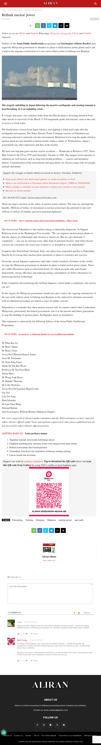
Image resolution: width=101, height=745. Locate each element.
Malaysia (51, 520)
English (34, 33)
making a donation (33, 461)
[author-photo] (49, 552)
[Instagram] (43, 725)
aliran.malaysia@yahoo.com (56, 710)
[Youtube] (63, 725)
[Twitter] (49, 25)
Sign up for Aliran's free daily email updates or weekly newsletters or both (40, 179)
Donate (28, 735)
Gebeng (29, 520)
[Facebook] (43, 25)
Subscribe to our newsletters (70, 735)
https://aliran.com (49, 560)
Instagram (66, 33)
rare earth (79, 520)
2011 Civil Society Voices (33, 10)
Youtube (87, 33)
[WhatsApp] (37, 25)
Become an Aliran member (18, 190)
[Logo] (50, 692)
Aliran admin (49, 556)
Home (4, 10)
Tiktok (75, 33)
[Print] (66, 25)
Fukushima (17, 520)
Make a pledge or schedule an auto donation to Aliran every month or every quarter (45, 186)
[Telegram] (55, 25)
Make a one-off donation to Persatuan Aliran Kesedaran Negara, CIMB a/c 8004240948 (48, 182)
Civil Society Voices (15, 10)
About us (8, 735)
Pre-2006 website (49, 735)
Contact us (18, 735)
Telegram (54, 33)
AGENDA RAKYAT (12, 433)
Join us (36, 735)
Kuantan (40, 520)
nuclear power (65, 520)
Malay (22, 33)
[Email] (61, 25)
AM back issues (90, 735)
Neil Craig (22, 640)
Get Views (94, 19)
